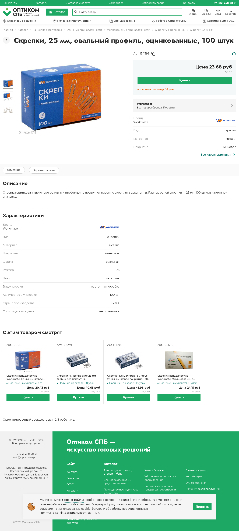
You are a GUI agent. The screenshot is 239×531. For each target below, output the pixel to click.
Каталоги (41, 3)
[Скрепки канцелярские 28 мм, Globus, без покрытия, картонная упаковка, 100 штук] (78, 360)
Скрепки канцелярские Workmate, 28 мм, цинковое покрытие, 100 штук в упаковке (26, 377)
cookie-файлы (74, 499)
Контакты (189, 3)
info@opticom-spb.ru (26, 457)
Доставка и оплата (78, 3)
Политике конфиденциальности (63, 512)
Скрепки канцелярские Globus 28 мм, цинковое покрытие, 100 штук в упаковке (127, 377)
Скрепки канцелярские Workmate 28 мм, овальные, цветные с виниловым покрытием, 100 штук (175, 377)
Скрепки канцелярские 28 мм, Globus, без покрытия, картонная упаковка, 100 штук (76, 377)
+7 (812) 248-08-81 (26, 453)
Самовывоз (116, 3)
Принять (202, 506)
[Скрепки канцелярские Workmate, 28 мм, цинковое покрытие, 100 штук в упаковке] (28, 360)
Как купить (10, 3)
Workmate (140, 122)
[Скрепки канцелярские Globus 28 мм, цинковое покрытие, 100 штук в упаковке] (128, 360)
